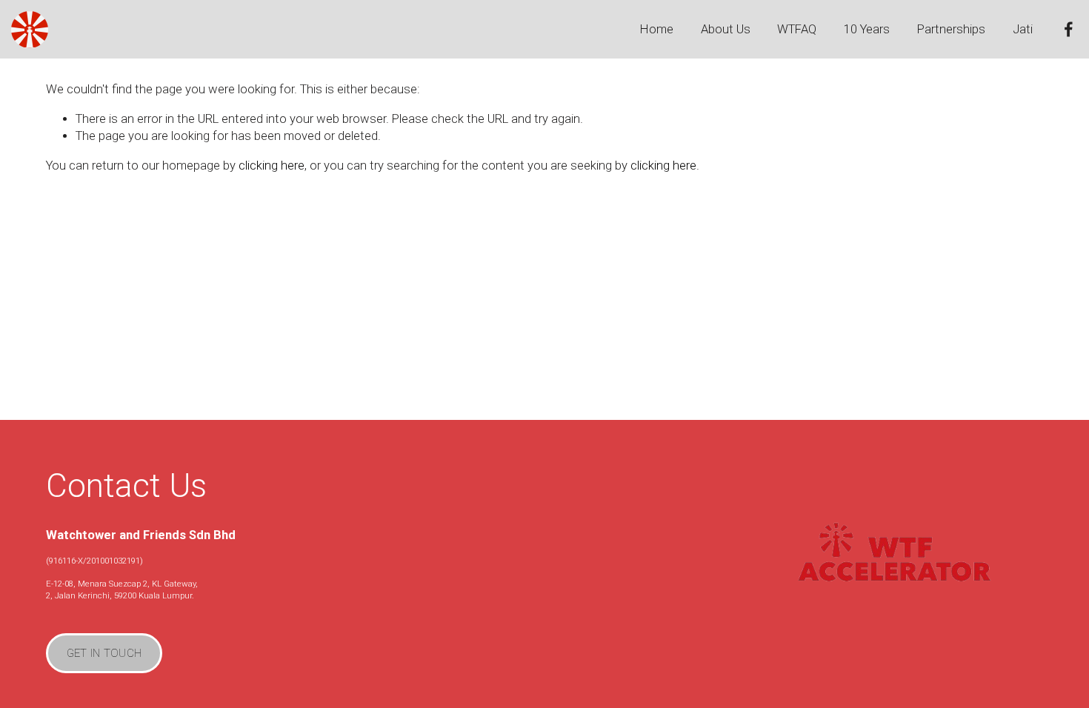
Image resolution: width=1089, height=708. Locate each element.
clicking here (271, 165)
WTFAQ (796, 29)
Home (656, 29)
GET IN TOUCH (104, 653)
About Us (725, 29)
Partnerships (951, 29)
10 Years (867, 29)
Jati (1023, 29)
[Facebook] (1068, 29)
